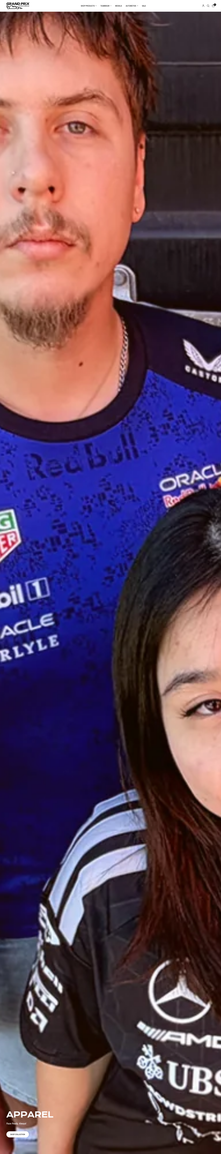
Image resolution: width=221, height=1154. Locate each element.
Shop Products (88, 5)
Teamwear (104, 5)
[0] (213, 6)
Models (118, 5)
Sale (144, 5)
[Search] (208, 6)
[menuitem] (88, 6)
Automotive (131, 5)
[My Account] (203, 6)
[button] (17, 1134)
